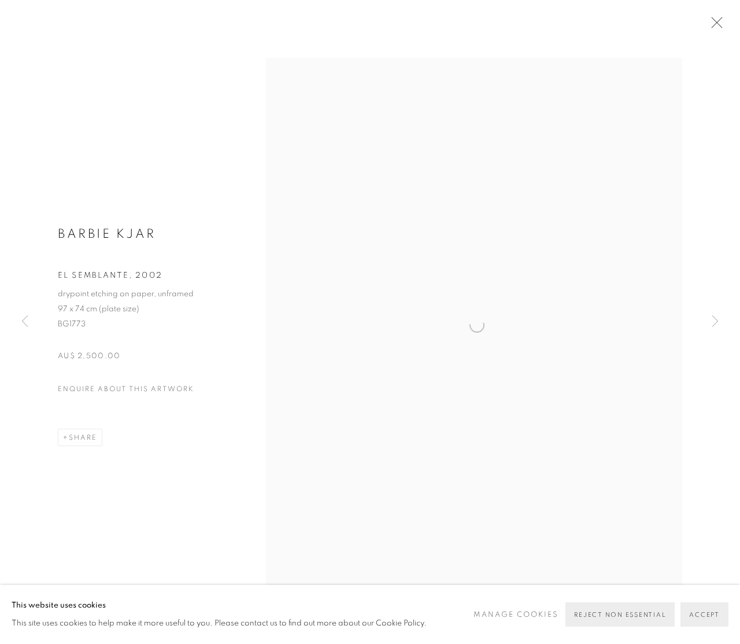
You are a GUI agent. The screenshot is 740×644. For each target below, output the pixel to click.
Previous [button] (25, 322)
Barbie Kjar (107, 233)
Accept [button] (704, 615)
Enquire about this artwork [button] (126, 388)
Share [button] (83, 437)
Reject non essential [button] (620, 615)
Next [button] (715, 322)
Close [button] (714, 26)
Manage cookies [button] (515, 615)
